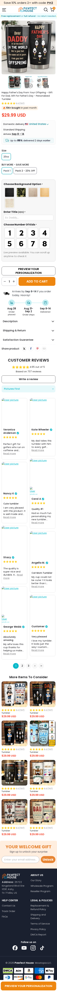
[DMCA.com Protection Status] (8, 971)
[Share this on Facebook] (30, 348)
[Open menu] (4, 9)
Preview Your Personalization (29, 271)
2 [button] (22, 665)
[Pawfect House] (27, 9)
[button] (8, 103)
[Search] (46, 9)
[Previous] (3, 47)
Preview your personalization (28, 986)
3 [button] (28, 665)
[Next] (53, 47)
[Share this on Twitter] (24, 348)
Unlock (48, 859)
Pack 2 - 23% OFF (25, 170)
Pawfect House (24, 962)
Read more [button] (9, 453)
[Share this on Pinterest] (37, 348)
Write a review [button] (28, 379)
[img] (10, 437)
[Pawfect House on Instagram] (33, 947)
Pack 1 (6, 170)
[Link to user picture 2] (34, 490)
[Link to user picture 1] (14, 412)
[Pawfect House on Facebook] (15, 947)
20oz (6, 156)
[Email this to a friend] (44, 348)
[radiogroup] (28, 198)
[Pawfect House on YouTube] (24, 947)
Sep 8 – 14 (18, 134)
